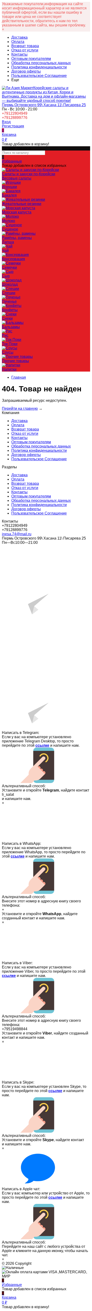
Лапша (8, 242)
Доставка (19, 37)
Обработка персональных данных (41, 63)
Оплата (17, 42)
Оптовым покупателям (31, 59)
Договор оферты (26, 71)
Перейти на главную (20, 408)
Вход (6, 122)
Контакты (19, 54)
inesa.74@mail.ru (16, 534)
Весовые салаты (16, 178)
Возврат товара (25, 46)
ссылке (42, 745)
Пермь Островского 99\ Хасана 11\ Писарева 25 (44, 105)
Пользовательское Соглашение (39, 76)
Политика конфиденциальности (39, 67)
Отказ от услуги (24, 50)
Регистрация (13, 126)
